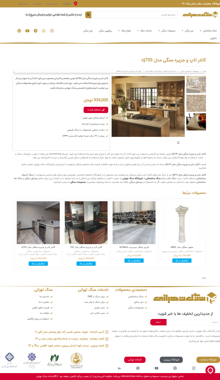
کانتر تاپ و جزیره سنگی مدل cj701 (189, 174)
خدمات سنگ (146, 31)
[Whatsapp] (44, 30)
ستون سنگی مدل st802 (182, 247)
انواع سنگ (126, 31)
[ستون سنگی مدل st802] (182, 222)
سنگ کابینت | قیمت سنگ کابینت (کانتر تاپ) (161, 71)
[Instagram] (52, 30)
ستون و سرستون (169, 251)
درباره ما (37, 3)
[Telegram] (35, 30)
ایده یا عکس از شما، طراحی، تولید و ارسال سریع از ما (54, 15)
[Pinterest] (19, 30)
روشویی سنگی (105, 31)
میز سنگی (189, 31)
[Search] (88, 14)
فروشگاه (66, 3)
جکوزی (213, 38)
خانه (204, 71)
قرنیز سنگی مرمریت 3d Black (134, 247)
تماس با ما (52, 3)
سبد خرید (22, 3)
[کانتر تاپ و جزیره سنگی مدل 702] (86, 222)
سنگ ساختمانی (210, 31)
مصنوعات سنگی (168, 31)
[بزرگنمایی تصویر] (178, 143)
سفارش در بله (182, 260)
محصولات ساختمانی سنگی (189, 71)
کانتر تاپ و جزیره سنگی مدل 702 (86, 247)
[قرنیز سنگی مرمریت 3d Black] (134, 222)
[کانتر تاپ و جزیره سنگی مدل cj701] (38, 222)
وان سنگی (87, 31)
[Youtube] (27, 30)
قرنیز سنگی (121, 251)
